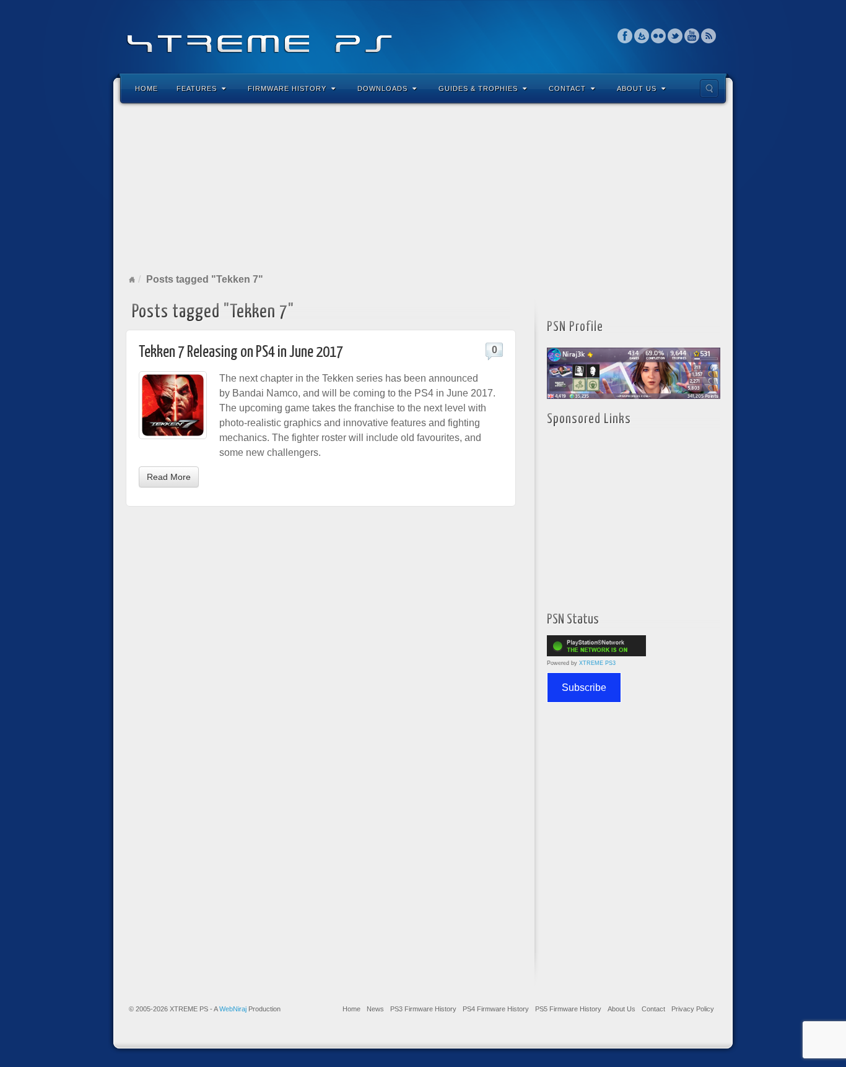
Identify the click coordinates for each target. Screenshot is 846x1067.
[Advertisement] (423, 188)
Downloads (382, 88)
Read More (169, 477)
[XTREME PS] (423, 35)
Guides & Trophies (478, 88)
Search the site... (709, 88)
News (375, 1009)
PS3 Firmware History (423, 1009)
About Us (636, 88)
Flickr (658, 35)
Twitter (675, 35)
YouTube (692, 35)
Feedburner (642, 35)
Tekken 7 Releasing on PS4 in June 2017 (241, 352)
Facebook (625, 35)
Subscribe (584, 687)
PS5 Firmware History (568, 1009)
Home (146, 88)
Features (197, 88)
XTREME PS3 (597, 663)
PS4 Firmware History (496, 1009)
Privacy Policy (692, 1009)
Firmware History (287, 88)
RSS (709, 35)
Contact (567, 88)
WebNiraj (232, 1009)
